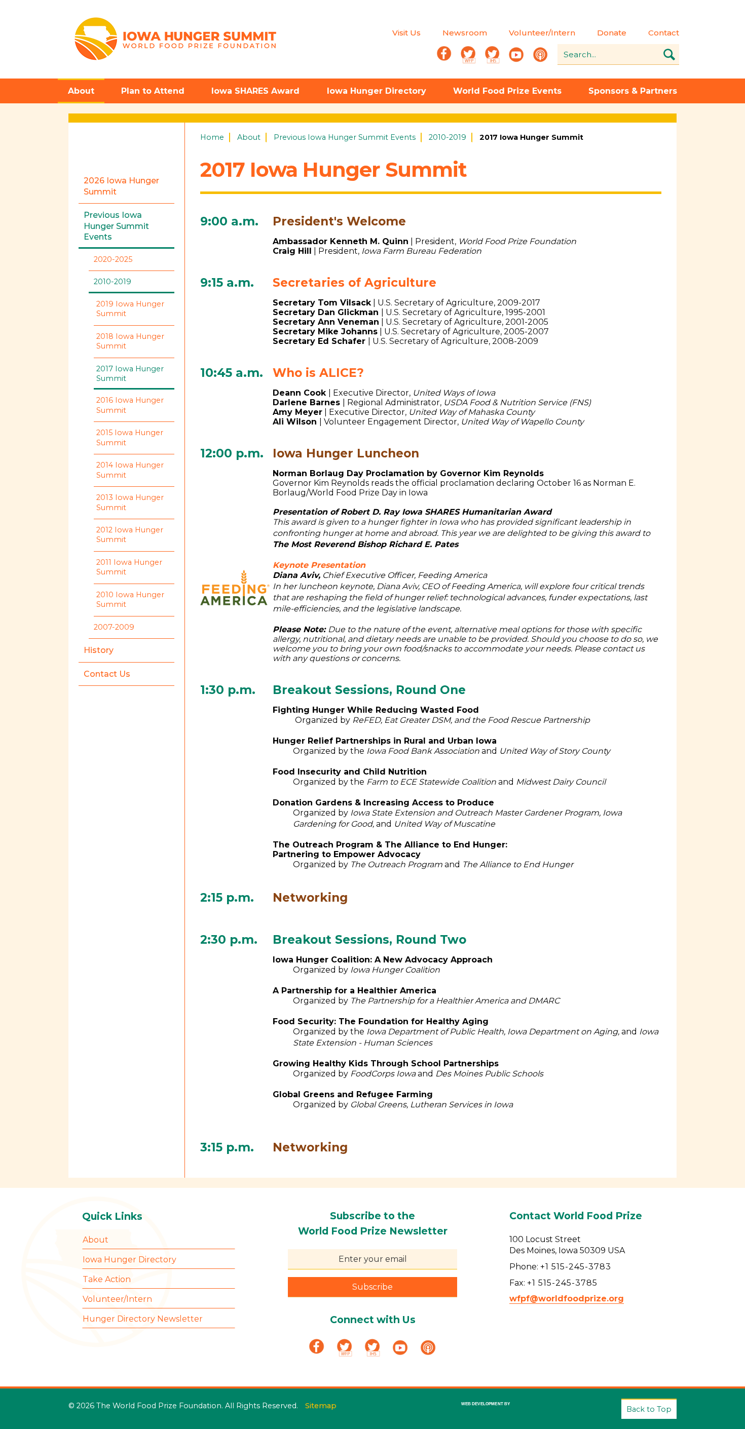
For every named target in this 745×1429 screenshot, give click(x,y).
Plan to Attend (152, 91)
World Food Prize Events (507, 91)
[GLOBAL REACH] (478, 1411)
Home (212, 137)
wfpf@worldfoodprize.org (566, 1298)
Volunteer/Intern (542, 32)
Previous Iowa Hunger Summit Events (345, 137)
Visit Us (406, 32)
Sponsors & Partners (632, 91)
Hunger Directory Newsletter (143, 1319)
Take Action (107, 1279)
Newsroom (464, 32)
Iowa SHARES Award (255, 91)
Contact (663, 32)
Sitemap (321, 1405)
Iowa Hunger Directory (376, 91)
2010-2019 (447, 137)
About (81, 91)
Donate (611, 32)
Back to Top (649, 1409)
